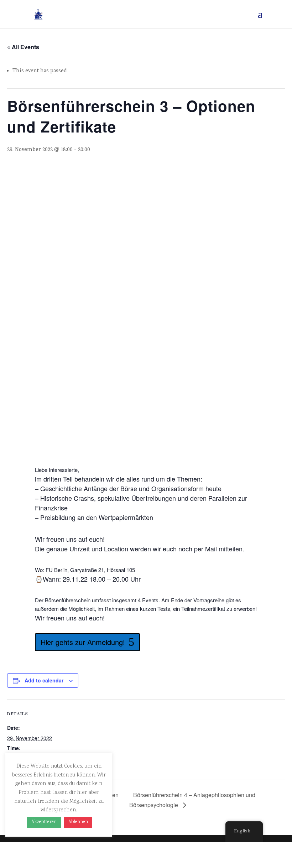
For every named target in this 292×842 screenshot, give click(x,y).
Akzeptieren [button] (44, 822)
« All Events (23, 47)
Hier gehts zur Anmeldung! (83, 642)
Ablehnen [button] (78, 822)
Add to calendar (44, 680)
